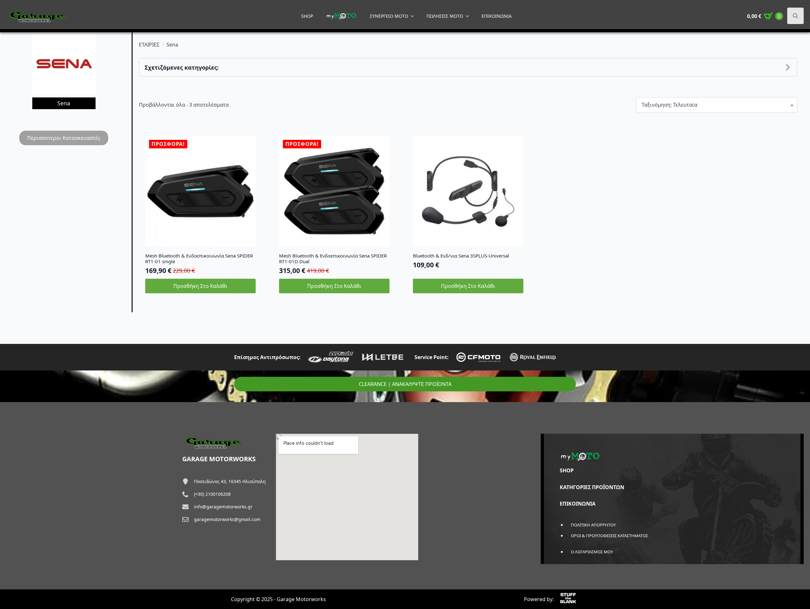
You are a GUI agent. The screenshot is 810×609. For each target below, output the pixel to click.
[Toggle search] (795, 16)
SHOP (307, 16)
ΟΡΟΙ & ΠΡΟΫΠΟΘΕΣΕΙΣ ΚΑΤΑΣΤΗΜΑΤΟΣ (609, 535)
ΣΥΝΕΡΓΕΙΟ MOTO (389, 16)
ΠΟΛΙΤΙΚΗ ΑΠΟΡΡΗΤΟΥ (593, 525)
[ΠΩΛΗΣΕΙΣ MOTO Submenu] (469, 16)
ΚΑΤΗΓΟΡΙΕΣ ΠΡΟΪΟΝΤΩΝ (592, 487)
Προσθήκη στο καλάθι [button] (200, 286)
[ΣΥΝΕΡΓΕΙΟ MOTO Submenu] (414, 16)
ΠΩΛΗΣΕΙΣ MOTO (445, 16)
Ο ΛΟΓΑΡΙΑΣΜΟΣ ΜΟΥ (592, 552)
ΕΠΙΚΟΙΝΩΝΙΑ (497, 16)
